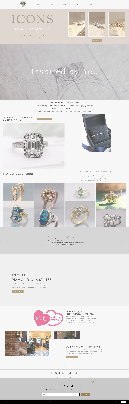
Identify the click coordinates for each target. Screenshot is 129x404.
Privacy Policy (53, 402)
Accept (123, 402)
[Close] (127, 402)
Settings (117, 402)
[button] (93, 382)
